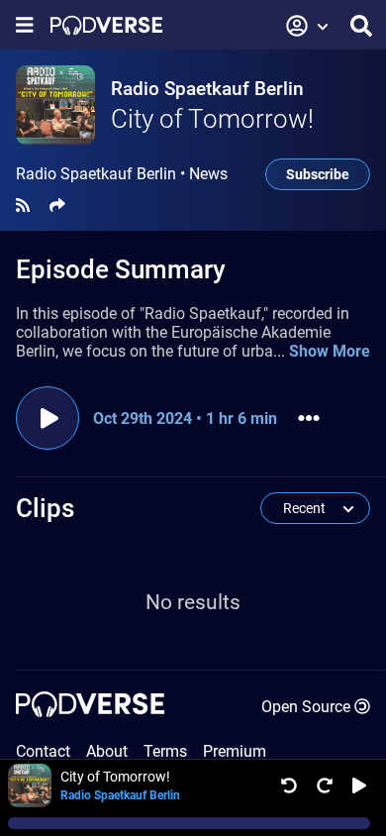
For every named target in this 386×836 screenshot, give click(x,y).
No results (193, 602)
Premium (234, 751)
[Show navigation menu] (24, 25)
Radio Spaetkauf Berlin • (122, 174)
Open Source (305, 706)
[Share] (57, 205)
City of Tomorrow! (212, 119)
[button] (308, 26)
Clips (45, 508)
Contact (43, 751)
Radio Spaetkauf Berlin (207, 88)
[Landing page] (106, 25)
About (107, 751)
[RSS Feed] (23, 205)
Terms (165, 751)
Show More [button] (329, 351)
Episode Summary (121, 269)
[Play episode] (47, 418)
